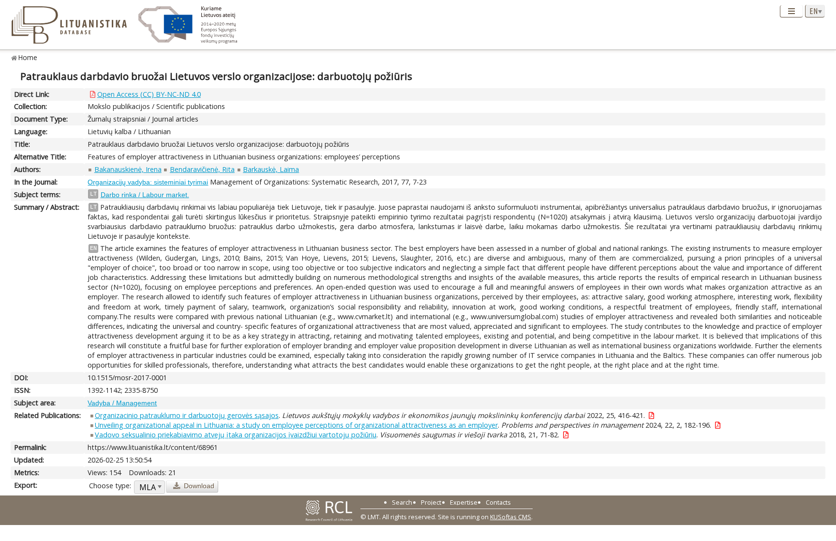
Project (431, 502)
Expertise (464, 502)
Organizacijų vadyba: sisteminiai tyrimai (148, 182)
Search (402, 502)
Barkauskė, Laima (271, 169)
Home (27, 57)
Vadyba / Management (122, 403)
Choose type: (110, 485)
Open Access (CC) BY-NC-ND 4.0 (149, 94)
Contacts (498, 502)
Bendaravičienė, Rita (202, 169)
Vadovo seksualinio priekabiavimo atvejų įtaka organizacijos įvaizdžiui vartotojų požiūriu (235, 434)
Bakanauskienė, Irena (128, 169)
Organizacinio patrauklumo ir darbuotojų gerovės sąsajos (187, 415)
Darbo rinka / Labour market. (145, 195)
